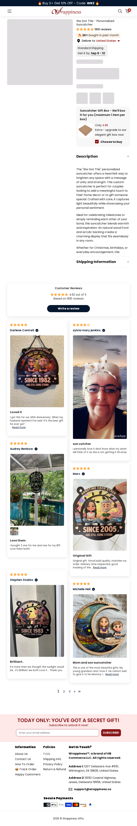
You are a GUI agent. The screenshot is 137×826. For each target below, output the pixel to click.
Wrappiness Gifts (73, 818)
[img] (18, 325)
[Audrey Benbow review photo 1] (37, 490)
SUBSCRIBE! (111, 733)
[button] (85, 29)
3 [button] (69, 691)
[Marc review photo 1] (100, 515)
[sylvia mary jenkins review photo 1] (100, 387)
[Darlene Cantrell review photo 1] (37, 371)
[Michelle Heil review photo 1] (100, 626)
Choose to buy (111, 142)
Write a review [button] (68, 308)
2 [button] (64, 691)
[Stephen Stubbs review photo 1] (37, 621)
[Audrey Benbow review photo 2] (14, 531)
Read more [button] (19, 427)
